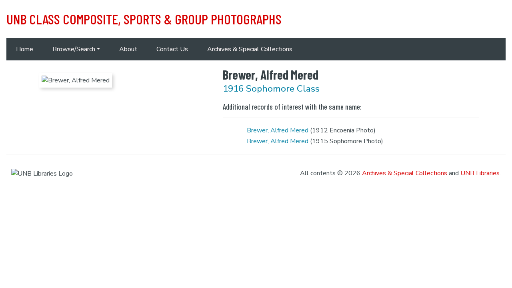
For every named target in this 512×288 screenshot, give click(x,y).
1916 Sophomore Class (271, 88)
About (128, 49)
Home (24, 49)
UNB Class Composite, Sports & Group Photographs (144, 18)
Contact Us (172, 49)
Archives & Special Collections (249, 49)
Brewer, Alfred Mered (277, 130)
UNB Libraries (480, 173)
